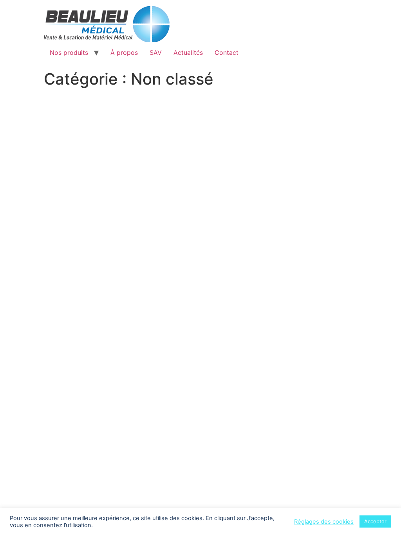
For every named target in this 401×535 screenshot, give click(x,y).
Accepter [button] (375, 521)
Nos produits (69, 52)
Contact (226, 52)
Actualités (188, 52)
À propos (124, 52)
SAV (156, 52)
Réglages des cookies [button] (324, 521)
